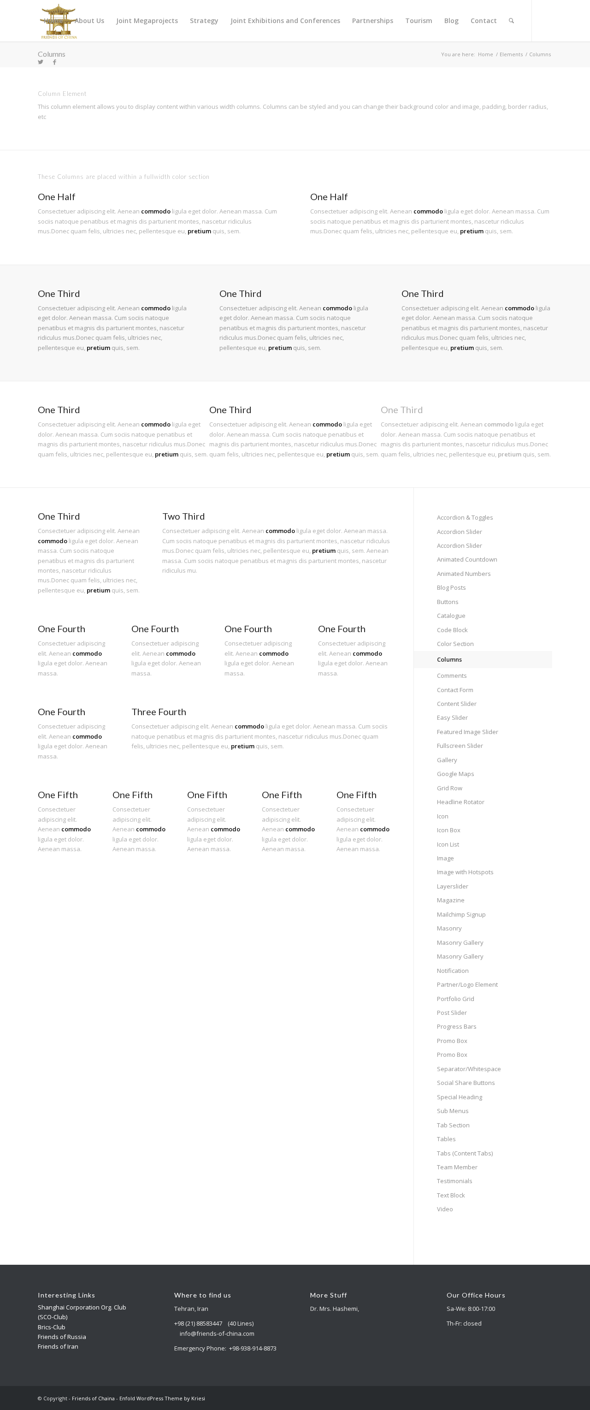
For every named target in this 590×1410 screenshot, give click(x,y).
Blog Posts (451, 587)
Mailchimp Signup (461, 914)
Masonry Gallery (460, 942)
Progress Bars (457, 1026)
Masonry (449, 928)
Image (445, 858)
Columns (51, 53)
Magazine (451, 900)
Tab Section (453, 1125)
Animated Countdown (467, 559)
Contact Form (455, 690)
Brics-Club (51, 1327)
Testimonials (454, 1181)
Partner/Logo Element (467, 984)
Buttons (448, 602)
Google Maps (455, 774)
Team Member (457, 1167)
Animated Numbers (464, 573)
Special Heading (459, 1097)
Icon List (448, 844)
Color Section (455, 644)
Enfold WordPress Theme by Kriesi (162, 1398)
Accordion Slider (459, 531)
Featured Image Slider (467, 732)
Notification (453, 970)
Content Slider (457, 703)
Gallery (447, 760)
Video (445, 1209)
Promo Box (452, 1041)
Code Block (452, 630)
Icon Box (448, 830)
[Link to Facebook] (54, 62)
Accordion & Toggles (465, 517)
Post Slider (452, 1012)
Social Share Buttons (466, 1082)
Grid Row (449, 788)
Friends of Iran (58, 1346)
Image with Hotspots (465, 872)
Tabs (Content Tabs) (465, 1153)
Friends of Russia (62, 1337)
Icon (442, 816)
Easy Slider (452, 717)
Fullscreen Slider (460, 745)
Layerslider (452, 886)
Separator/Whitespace (469, 1069)
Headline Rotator (460, 802)
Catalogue (451, 615)
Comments (452, 675)
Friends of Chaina (93, 1398)
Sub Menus (453, 1111)
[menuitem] (53, 20)
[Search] (511, 20)
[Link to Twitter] (40, 62)
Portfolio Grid (455, 999)
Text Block (451, 1195)
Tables (446, 1139)
